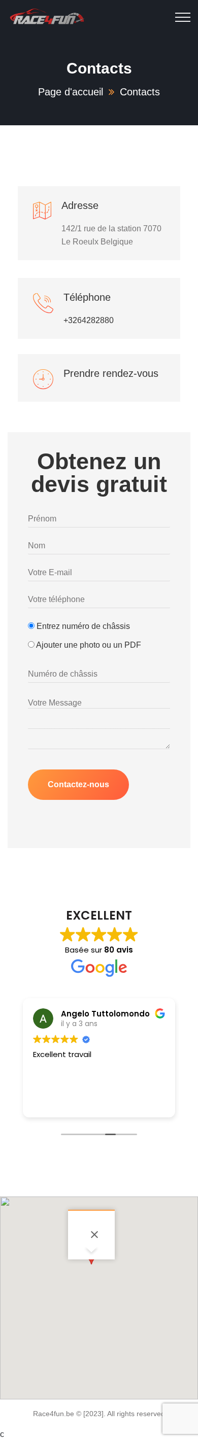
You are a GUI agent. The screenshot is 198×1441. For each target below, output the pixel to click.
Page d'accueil (70, 91)
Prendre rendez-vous (110, 373)
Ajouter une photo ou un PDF (88, 645)
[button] (91, 1261)
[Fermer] (94, 1234)
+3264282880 (88, 320)
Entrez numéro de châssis (82, 626)
